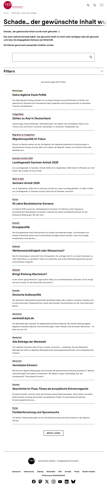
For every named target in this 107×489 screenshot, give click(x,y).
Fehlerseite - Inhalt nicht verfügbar (24, 13)
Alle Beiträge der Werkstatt (29, 341)
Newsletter (51, 472)
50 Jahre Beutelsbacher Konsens (33, 203)
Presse (76, 472)
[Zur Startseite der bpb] (13, 9)
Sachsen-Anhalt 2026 (26, 183)
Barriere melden (89, 472)
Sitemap (40, 472)
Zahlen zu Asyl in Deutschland (31, 118)
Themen (6, 13)
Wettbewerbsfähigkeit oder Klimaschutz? (38, 250)
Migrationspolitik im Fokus (29, 139)
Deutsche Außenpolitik (26, 294)
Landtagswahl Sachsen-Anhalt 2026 (35, 162)
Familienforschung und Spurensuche (35, 412)
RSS (60, 472)
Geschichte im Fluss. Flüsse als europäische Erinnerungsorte (50, 388)
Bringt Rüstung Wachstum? (29, 274)
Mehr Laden (53, 433)
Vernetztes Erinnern (24, 365)
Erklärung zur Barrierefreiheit (53, 475)
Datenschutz (29, 472)
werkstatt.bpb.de (23, 318)
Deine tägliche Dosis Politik (29, 94)
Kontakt (68, 472)
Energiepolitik (21, 227)
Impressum (16, 472)
